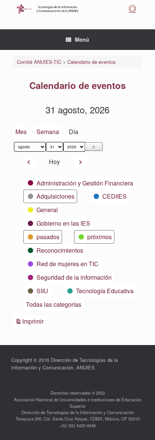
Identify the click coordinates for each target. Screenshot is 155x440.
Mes (21, 131)
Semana (47, 131)
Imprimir (34, 320)
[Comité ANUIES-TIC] (77, 9)
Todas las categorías (53, 304)
